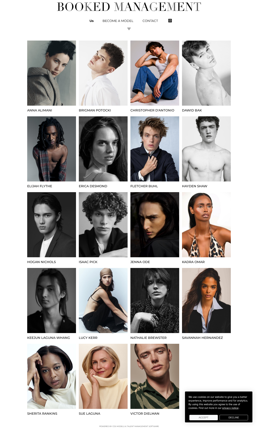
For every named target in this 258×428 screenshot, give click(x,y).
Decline (234, 417)
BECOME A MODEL (117, 21)
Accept (204, 417)
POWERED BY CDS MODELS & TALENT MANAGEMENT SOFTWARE (129, 426)
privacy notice (230, 407)
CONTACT (150, 21)
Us (92, 21)
